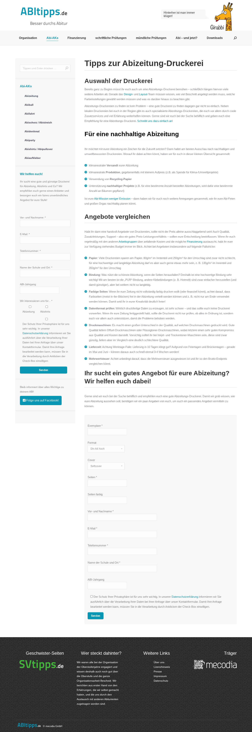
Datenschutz (160, 680)
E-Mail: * (25, 234)
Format (92, 442)
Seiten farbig (95, 494)
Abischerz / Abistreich (38, 122)
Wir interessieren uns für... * (36, 300)
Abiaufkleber (33, 157)
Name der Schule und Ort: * (36, 267)
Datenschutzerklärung (185, 596)
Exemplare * (95, 425)
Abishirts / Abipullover (39, 149)
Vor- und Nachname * (101, 511)
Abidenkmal (32, 131)
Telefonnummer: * (30, 250)
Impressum (160, 676)
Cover (91, 460)
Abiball (29, 104)
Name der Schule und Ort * (104, 562)
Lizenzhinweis (161, 666)
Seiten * (92, 477)
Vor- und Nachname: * (33, 217)
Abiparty (30, 140)
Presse (157, 671)
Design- (128, 94)
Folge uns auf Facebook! (42, 400)
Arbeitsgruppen (128, 241)
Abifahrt (30, 113)
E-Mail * (92, 528)
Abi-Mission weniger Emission (112, 198)
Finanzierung (194, 241)
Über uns (158, 662)
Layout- (143, 94)
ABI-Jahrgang (96, 579)
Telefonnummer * (98, 545)
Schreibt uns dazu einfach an (154, 120)
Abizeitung (31, 95)
